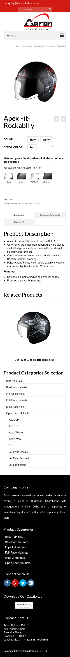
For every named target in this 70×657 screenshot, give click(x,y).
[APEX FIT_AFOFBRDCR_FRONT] (35, 83)
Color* (15, 139)
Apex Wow (15, 439)
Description (18, 215)
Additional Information (50, 215)
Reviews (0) (18, 221)
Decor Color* (15, 147)
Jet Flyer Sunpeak (19, 458)
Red (31, 147)
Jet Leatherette (17, 464)
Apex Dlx (14, 419)
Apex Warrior (16, 432)
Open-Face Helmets (31, 203)
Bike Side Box (14, 381)
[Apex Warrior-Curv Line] (56, 119)
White (46, 139)
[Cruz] (63, 119)
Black (32, 139)
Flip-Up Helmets (15, 393)
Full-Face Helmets (16, 400)
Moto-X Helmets (15, 406)
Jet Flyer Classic (18, 452)
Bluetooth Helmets (16, 387)
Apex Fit (17, 203)
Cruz (11, 445)
